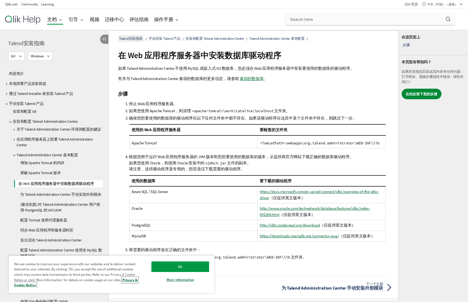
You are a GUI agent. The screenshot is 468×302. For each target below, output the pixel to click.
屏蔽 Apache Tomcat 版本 (40, 172)
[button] (448, 19)
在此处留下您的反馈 (421, 94)
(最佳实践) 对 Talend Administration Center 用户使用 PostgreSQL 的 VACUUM (60, 207)
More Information (180, 279)
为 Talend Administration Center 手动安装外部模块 (60, 194)
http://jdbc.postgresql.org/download (290, 225)
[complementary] (433, 166)
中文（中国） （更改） (442, 4)
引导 (73, 19)
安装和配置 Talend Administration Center (45, 121)
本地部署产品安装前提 (27, 83)
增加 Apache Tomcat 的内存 (42, 162)
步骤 (406, 45)
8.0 (13, 56)
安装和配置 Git (25, 111)
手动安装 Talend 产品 (26, 103)
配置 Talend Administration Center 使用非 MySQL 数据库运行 (61, 253)
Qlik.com (11, 4)
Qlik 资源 (411, 4)
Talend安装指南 (26, 43)
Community (29, 4)
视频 (94, 19)
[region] (111, 274)
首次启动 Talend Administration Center (51, 240)
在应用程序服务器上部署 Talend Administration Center (55, 142)
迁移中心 (114, 19)
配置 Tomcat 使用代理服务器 (43, 220)
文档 (52, 19)
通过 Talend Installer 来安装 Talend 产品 (41, 93)
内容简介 (16, 73)
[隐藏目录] (104, 39)
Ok (180, 266)
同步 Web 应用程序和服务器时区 (46, 230)
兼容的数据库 (252, 78)
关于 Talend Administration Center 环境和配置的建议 (59, 129)
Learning (47, 4)
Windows (37, 56)
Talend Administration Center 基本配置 (47, 154)
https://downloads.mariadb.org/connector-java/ (299, 235)
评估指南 (139, 19)
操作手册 (163, 19)
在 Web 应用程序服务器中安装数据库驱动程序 (56, 183)
